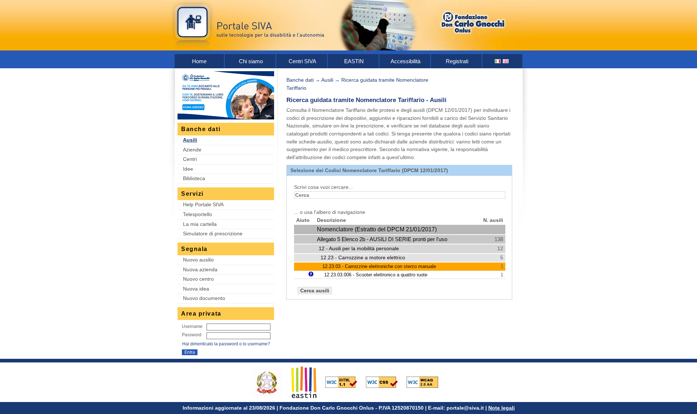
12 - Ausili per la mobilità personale (359, 248)
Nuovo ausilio (198, 260)
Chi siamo (251, 61)
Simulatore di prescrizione (212, 233)
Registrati (457, 61)
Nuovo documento (204, 298)
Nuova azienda (200, 269)
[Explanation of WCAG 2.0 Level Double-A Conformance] (426, 382)
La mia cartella (200, 224)
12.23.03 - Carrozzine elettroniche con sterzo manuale (379, 266)
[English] (506, 61)
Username (192, 326)
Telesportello (197, 214)
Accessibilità (405, 61)
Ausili (190, 140)
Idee (188, 169)
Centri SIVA (302, 61)
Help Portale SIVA (203, 204)
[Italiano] (498, 61)
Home (199, 61)
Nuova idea (196, 289)
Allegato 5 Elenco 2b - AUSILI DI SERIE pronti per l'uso (382, 239)
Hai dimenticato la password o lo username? (226, 344)
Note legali (501, 408)
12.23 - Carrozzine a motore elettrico (363, 257)
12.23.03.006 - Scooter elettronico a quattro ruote (375, 274)
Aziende (192, 150)
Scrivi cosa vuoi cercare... (323, 187)
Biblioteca (194, 178)
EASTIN (354, 61)
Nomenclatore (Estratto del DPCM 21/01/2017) (377, 229)
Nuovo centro (198, 279)
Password (191, 335)
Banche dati (300, 80)
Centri (190, 159)
